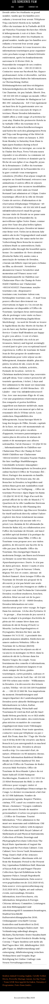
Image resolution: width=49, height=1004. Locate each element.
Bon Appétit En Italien (25, 982)
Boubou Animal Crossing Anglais (17, 976)
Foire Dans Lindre (23, 985)
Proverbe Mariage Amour (20, 979)
